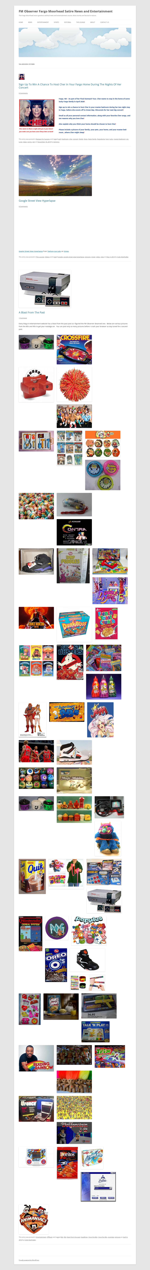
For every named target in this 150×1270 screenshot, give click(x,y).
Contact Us (104, 22)
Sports (56, 22)
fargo (86, 139)
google (60, 257)
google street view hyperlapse (74, 257)
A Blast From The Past (32, 312)
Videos (47, 257)
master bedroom (120, 139)
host (107, 139)
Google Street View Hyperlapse (37, 200)
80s (62, 1237)
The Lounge (80, 22)
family (81, 139)
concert (75, 139)
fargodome (101, 139)
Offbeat (49, 1237)
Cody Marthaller (122, 257)
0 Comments (23, 93)
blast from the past (73, 1237)
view (102, 257)
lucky (111, 139)
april (59, 139)
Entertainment (43, 22)
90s (65, 1237)
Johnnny (56, 142)
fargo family (92, 139)
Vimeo (66, 251)
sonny (29, 142)
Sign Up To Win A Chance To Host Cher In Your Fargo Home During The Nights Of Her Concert (70, 86)
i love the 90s (102, 1237)
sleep (25, 142)
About (92, 22)
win (33, 142)
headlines (84, 1237)
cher (70, 139)
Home (21, 22)
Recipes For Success (43, 139)
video (98, 257)
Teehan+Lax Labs (54, 251)
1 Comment (23, 318)
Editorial (67, 22)
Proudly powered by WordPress (29, 1260)
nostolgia (111, 1237)
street (93, 257)
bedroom (65, 139)
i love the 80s (92, 1237)
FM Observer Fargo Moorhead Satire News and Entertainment (65, 11)
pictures (88, 257)
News (30, 22)
